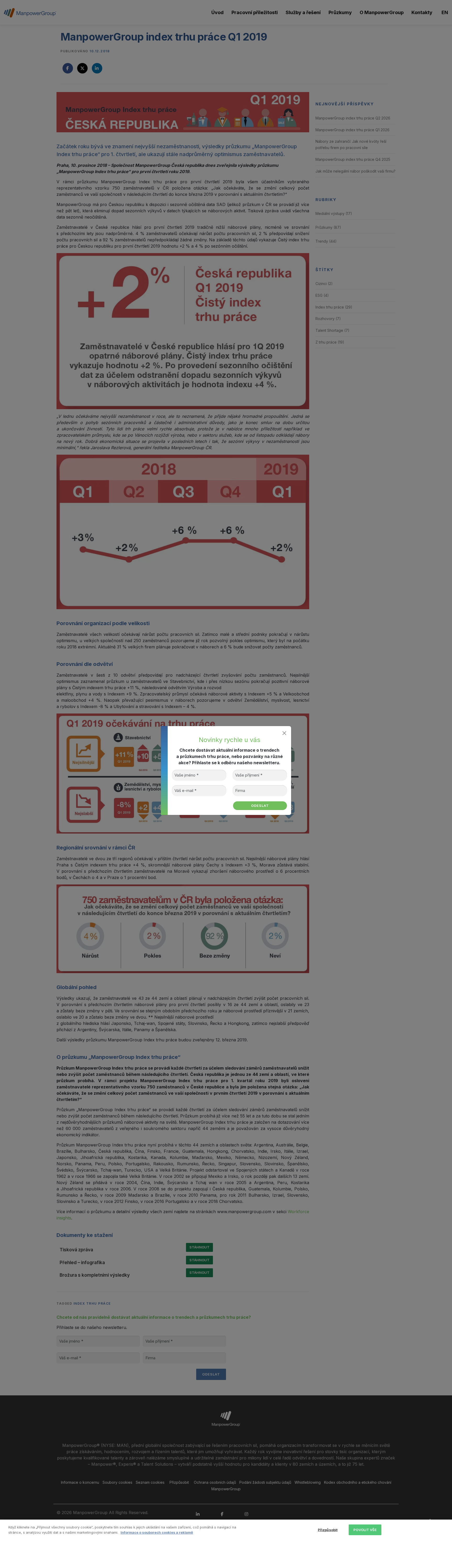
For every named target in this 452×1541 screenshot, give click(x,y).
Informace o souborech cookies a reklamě (157, 1532)
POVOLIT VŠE (364, 1530)
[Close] (284, 733)
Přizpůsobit (327, 1530)
